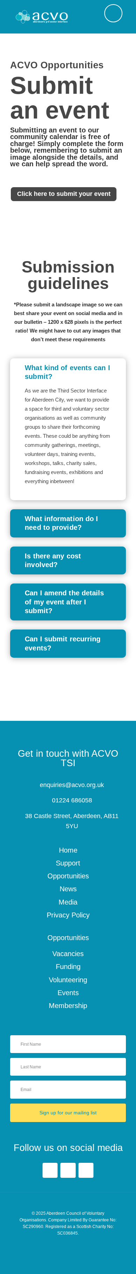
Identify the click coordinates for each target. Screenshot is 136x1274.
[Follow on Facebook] (50, 1170)
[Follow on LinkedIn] (67, 1170)
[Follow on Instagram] (85, 1170)
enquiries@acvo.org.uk (72, 784)
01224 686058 (72, 800)
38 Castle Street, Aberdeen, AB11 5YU (72, 821)
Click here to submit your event (64, 193)
